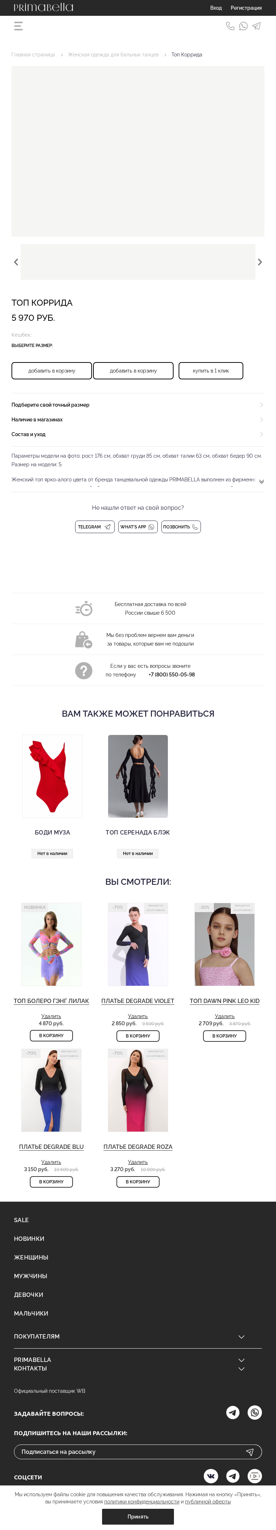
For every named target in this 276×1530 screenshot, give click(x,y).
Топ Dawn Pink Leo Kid (224, 1001)
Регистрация (246, 8)
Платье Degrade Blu (51, 1146)
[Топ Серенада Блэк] (138, 776)
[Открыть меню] (19, 26)
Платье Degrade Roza (138, 1146)
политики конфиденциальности (141, 1501)
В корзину (51, 1035)
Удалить (51, 1016)
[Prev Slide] (16, 262)
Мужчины (30, 1276)
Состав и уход (29, 434)
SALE (21, 1220)
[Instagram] (233, 1413)
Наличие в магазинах (37, 419)
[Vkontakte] (211, 1477)
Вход (216, 8)
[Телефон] (230, 26)
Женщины (31, 1257)
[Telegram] (257, 26)
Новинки (29, 1238)
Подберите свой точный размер (50, 405)
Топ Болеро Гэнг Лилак (51, 1001)
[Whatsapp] (243, 26)
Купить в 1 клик (211, 371)
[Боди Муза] (52, 776)
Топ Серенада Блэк (138, 832)
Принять (138, 1517)
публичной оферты (208, 1501)
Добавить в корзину (51, 371)
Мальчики (31, 1313)
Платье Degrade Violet (137, 1001)
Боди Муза (52, 832)
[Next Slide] (260, 262)
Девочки (28, 1294)
